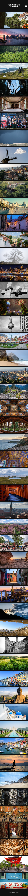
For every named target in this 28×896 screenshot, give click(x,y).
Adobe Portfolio (16, 892)
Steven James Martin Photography (14, 6)
